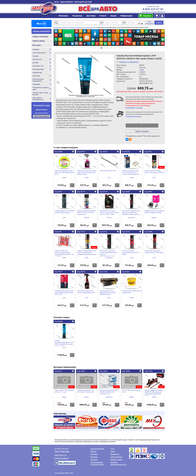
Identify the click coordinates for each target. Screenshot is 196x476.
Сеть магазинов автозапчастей (73, 2)
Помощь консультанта (41, 31)
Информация (126, 15)
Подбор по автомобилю (40, 36)
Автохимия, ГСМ (38, 66)
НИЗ (109, 177)
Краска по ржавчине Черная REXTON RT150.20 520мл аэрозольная (86, 212)
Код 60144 (103, 192)
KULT (86, 298)
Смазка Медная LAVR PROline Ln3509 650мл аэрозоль (64, 211)
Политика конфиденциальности (118, 463)
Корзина (147, 15)
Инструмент (36, 84)
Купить (72, 185)
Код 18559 (103, 371)
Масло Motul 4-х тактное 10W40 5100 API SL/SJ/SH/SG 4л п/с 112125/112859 (109, 212)
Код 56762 (126, 151)
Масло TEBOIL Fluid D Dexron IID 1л (131, 391)
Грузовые (36, 56)
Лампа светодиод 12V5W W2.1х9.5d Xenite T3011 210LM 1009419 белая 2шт (131, 172)
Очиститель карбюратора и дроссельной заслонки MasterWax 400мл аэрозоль (131, 212)
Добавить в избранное (128, 62)
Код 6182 (58, 232)
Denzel (64, 177)
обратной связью (41, 116)
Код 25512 (148, 151)
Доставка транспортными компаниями (147, 453)
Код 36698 (148, 232)
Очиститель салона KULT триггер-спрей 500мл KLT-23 (86, 291)
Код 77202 (81, 232)
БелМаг (154, 217)
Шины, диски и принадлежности (38, 98)
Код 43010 (81, 151)
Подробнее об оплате (134, 116)
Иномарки (36, 49)
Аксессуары (36, 76)
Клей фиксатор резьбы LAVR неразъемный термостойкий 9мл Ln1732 (64, 292)
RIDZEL (86, 397)
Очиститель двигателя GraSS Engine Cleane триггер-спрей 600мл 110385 (86, 172)
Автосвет (36, 62)
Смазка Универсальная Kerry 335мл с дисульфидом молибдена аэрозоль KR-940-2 (86, 253)
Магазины (63, 15)
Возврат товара (116, 459)
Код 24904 (58, 151)
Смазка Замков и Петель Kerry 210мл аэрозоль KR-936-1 (154, 172)
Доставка (91, 15)
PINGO (132, 298)
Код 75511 (58, 371)
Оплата (103, 15)
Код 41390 (148, 371)
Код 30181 (126, 232)
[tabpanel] (109, 30)
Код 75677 (58, 272)
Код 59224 (103, 151)
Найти (159, 22)
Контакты (94, 459)
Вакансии (94, 457)
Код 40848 (58, 321)
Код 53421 (126, 272)
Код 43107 (103, 232)
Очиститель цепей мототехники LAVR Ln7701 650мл (130, 252)
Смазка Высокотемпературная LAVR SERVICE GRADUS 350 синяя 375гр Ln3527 (64, 343)
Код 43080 (126, 192)
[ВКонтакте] (127, 139)
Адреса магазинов (97, 449)
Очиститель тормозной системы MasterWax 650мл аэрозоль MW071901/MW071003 (108, 253)
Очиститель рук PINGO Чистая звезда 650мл (132, 291)
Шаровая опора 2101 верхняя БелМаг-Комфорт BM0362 (154, 211)
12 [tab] (131, 47)
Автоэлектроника (38, 69)
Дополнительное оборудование (38, 80)
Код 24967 (148, 192)
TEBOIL (64, 397)
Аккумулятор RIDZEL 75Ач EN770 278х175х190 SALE (85, 391)
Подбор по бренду (39, 41)
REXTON (86, 217)
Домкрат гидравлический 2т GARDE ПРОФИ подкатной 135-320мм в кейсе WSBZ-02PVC (154, 392)
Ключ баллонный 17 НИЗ (108, 171)
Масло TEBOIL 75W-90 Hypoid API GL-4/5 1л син (64, 391)
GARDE (154, 397)
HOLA (109, 298)
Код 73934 (81, 371)
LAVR (141, 70)
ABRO (64, 258)
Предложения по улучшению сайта (97, 463)
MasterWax (131, 217)
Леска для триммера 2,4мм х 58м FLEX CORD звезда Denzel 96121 (64, 172)
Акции (112, 451)
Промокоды (114, 454)
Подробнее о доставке (134, 108)
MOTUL (109, 217)
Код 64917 (58, 192)
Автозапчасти (37, 59)
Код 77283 (103, 272)
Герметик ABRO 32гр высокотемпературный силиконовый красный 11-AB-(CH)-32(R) (64, 253)
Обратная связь (116, 457)
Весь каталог (37, 45)
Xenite (132, 177)
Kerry (154, 177)
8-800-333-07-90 (153, 9)
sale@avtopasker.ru (42, 109)
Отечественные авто (39, 53)
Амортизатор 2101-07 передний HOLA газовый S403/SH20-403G (107, 292)
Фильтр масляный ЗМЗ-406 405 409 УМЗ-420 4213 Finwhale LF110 (109, 392)
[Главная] (44, 8)
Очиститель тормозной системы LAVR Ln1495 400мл (154, 251)
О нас (112, 449)
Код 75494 (126, 371)
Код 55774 (81, 192)
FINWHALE (109, 397)
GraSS (86, 177)
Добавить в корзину (142, 125)
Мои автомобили (150, 22)
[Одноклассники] (130, 139)
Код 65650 (81, 272)
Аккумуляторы (37, 72)
